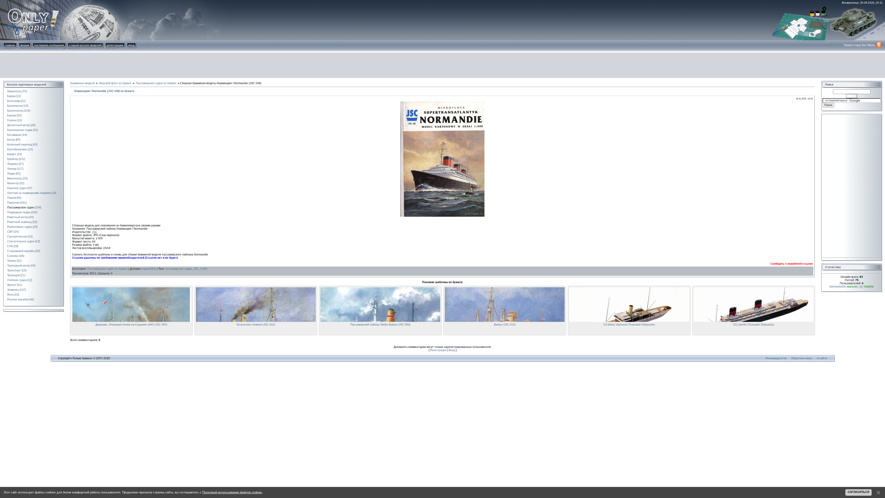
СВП (10, 231)
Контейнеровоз (17, 149)
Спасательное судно (21, 241)
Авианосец (14, 91)
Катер (11, 139)
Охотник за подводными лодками (29, 193)
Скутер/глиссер (17, 236)
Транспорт (14, 270)
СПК (10, 246)
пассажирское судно (178, 268)
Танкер (11, 260)
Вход (131, 45)
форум (24, 45)
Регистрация (115, 45)
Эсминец (13, 289)
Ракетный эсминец (19, 222)
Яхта (10, 294)
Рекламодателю (776, 358)
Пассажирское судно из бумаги (107, 268)
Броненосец (15, 110)
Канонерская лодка (19, 130)
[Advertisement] (442, 65)
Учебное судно (17, 280)
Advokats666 (837, 286)
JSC (94, 232)
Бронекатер (15, 105)
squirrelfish (149, 268)
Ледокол (12, 164)
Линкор (12, 168)
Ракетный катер (17, 217)
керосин (852, 286)
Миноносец (14, 178)
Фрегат (11, 285)
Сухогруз (13, 256)
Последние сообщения (49, 45)
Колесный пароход (19, 144)
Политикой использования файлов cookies (232, 492)
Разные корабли (18, 299)
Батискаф (13, 101)
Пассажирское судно (20, 207)
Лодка (11, 173)
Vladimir (869, 286)
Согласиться (858, 492)
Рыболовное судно (19, 226)
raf (860, 286)
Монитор (13, 183)
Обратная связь (801, 358)
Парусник (13, 202)
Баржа (11, 96)
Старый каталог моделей (85, 45)
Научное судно (17, 188)
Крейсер (12, 159)
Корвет (11, 154)
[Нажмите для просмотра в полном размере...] (442, 215)
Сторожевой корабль (21, 251)
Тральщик (13, 275)
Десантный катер (18, 125)
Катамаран (14, 134)
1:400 (203, 268)
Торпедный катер (18, 265)
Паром (11, 197)
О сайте (822, 358)
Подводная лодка (18, 212)
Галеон (12, 120)
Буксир (11, 115)
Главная (10, 45)
